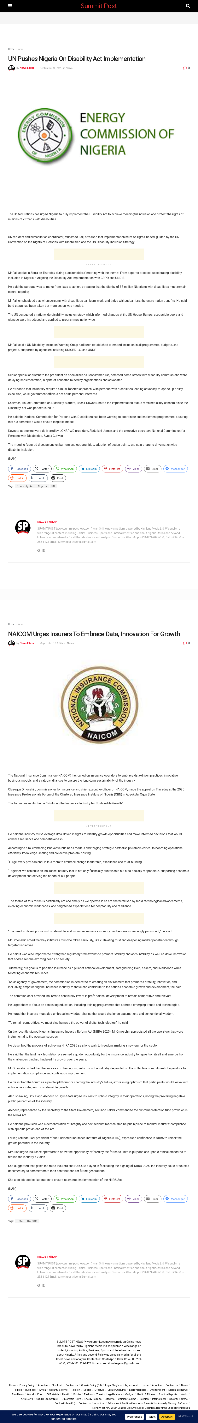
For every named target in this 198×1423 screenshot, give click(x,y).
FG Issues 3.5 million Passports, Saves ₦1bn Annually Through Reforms (148, 1403)
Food (40, 1394)
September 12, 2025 (51, 68)
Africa (42, 1389)
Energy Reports (137, 1389)
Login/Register (113, 1385)
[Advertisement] (99, 17)
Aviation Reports (168, 1394)
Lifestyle (99, 1389)
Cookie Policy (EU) (91, 1385)
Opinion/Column (117, 1389)
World (30, 1394)
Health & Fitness (146, 1394)
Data (20, 1221)
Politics (18, 1389)
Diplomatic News (178, 1389)
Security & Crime (58, 1389)
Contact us (72, 1385)
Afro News (18, 1394)
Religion (75, 1389)
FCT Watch (53, 1394)
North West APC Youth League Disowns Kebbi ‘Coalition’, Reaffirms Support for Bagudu (141, 1407)
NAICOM (32, 1221)
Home (11, 49)
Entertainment (157, 1389)
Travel (99, 1394)
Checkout (57, 1385)
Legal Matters (114, 1394)
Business (30, 1389)
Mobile (77, 1394)
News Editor (27, 68)
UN (53, 486)
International (159, 1398)
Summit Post (99, 6)
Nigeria (42, 486)
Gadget (129, 1394)
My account (131, 1385)
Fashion (88, 1394)
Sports (87, 1389)
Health (65, 1394)
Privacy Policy (27, 1385)
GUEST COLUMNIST (47, 1398)
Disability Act (25, 486)
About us (43, 1385)
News (21, 49)
